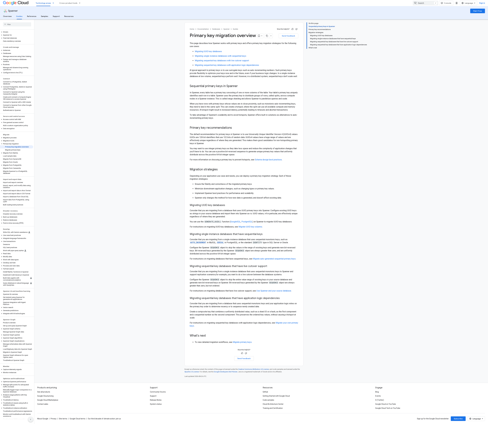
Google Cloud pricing (45, 396)
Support (56, 16)
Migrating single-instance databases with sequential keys (220, 56)
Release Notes (156, 400)
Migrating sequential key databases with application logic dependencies (227, 65)
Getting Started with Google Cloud (276, 396)
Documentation (203, 29)
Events (378, 396)
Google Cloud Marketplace (47, 400)
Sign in (482, 3)
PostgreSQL (247, 221)
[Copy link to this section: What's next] (208, 335)
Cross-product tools (68, 3)
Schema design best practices (268, 159)
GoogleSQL (235, 221)
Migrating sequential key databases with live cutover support (222, 60)
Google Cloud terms (77, 419)
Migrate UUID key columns (250, 227)
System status (156, 404)
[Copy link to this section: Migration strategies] (220, 169)
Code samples (268, 400)
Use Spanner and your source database (273, 291)
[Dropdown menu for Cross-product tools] (80, 3)
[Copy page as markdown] (267, 36)
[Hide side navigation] (30, 419)
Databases (216, 29)
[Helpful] (292, 29)
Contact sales (42, 404)
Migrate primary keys (242, 342)
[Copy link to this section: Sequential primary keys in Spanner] (240, 86)
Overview (7, 16)
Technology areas (43, 3)
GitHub (265, 392)
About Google (42, 419)
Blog (377, 392)
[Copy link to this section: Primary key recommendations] (234, 127)
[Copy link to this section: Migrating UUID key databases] (227, 205)
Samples (44, 16)
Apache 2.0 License (192, 372)
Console (447, 3)
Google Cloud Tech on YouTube (387, 408)
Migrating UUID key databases (208, 51)
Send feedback (288, 36)
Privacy (53, 419)
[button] (16, 32)
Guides (19, 16)
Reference (31, 16)
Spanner (13, 10)
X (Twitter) (379, 400)
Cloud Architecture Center (273, 404)
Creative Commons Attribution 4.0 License (253, 369)
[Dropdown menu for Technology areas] (54, 3)
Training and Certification (273, 408)
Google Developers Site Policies (225, 372)
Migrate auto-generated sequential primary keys (274, 259)
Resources (69, 16)
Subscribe (458, 419)
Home (192, 29)
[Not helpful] (296, 29)
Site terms (63, 419)
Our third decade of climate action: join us (104, 419)
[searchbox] (17, 24)
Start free (477, 11)
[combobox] (425, 3)
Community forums (158, 392)
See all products (43, 392)
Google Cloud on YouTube (385, 404)
